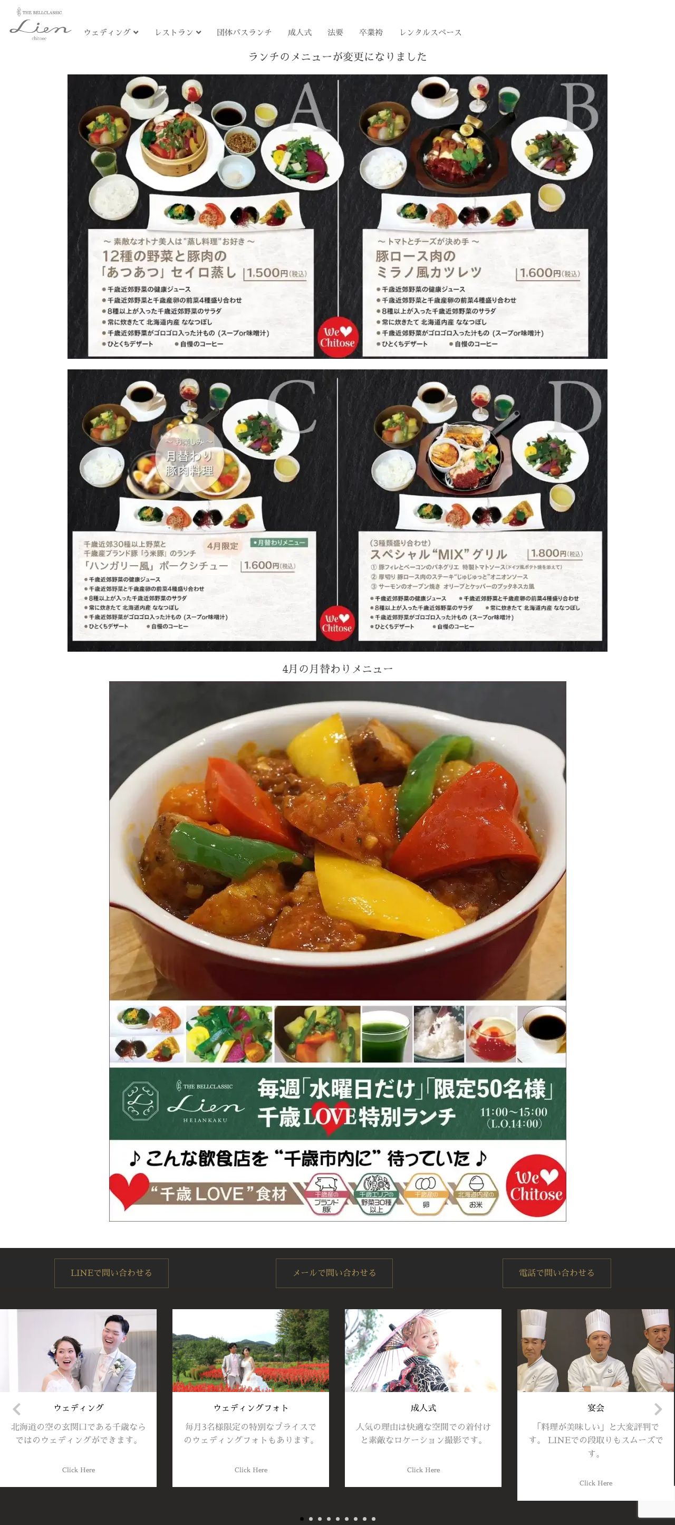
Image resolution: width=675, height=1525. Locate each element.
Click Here (78, 1470)
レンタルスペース (430, 32)
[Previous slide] (16, 1409)
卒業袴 (371, 32)
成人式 (300, 32)
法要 (335, 32)
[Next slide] (658, 1409)
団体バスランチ (244, 32)
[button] (302, 1519)
